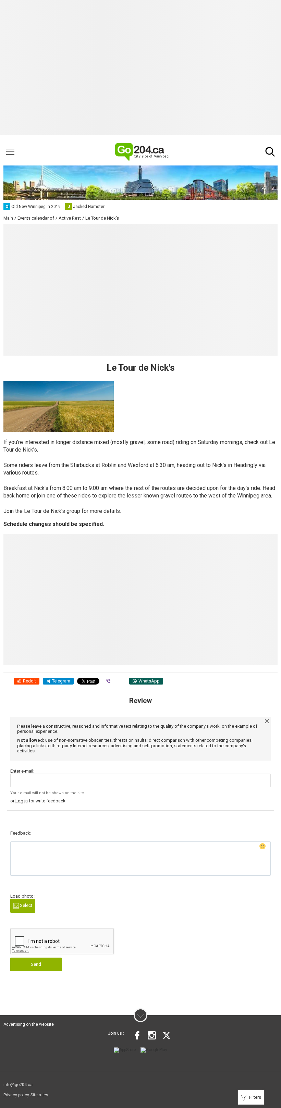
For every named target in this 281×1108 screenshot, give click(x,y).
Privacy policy (16, 1095)
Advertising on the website (28, 1024)
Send (36, 964)
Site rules (39, 1095)
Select (25, 905)
